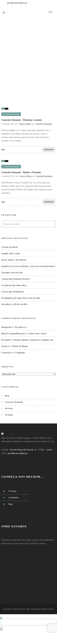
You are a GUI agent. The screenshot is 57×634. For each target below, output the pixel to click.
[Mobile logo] (1, 616)
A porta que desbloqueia (12, 291)
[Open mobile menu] (51, 12)
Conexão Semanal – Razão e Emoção (21, 172)
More (3, 150)
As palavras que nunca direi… (14, 285)
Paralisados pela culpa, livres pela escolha (20, 298)
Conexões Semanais (14, 402)
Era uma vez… (21, 327)
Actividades (13, 497)
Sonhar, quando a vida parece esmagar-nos (33, 340)
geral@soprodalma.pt (17, 3)
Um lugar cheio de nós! (12, 272)
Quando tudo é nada (10, 253)
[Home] (4, 11)
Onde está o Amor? (38, 333)
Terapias (9, 414)
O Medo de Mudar (19, 346)
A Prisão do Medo (9, 247)
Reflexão (9, 408)
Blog (7, 395)
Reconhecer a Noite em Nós (14, 304)
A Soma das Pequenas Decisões (15, 279)
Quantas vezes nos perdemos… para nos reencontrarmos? (28, 266)
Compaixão (20, 352)
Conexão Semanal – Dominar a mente (21, 119)
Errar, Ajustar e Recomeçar (13, 260)
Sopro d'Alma (25, 124)
